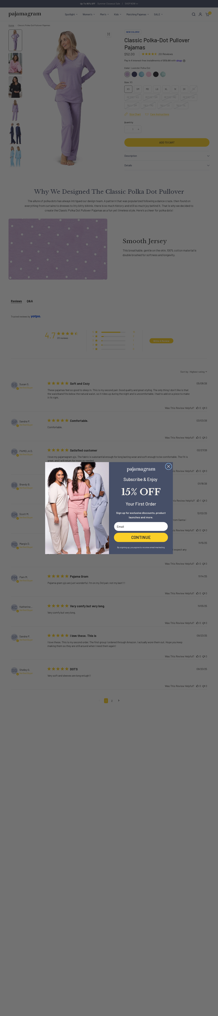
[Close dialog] (169, 466)
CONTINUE (141, 537)
